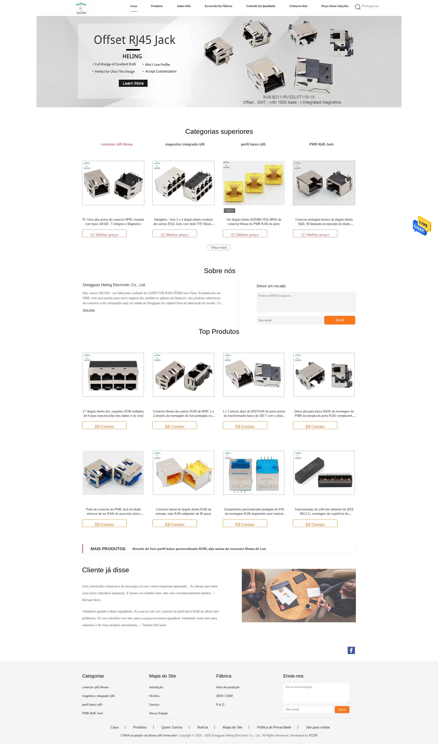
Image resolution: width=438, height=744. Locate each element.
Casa (133, 6)
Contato (107, 427)
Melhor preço (107, 235)
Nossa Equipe (158, 713)
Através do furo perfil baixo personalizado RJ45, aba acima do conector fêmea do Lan (199, 549)
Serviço (154, 704)
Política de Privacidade (274, 727)
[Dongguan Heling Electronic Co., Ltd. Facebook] (351, 650)
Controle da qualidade (260, 6)
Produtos (157, 6)
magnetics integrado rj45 (98, 696)
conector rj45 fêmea (95, 687)
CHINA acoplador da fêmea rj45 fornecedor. (150, 735)
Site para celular (318, 727)
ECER (313, 735)
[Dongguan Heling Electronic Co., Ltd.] (81, 8)
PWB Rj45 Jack (92, 713)
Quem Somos (172, 727)
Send (339, 320)
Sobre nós (184, 6)
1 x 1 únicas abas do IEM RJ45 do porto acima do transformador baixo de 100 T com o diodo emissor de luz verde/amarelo (254, 416)
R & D (220, 704)
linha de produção (228, 687)
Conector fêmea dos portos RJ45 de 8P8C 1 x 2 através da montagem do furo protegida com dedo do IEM (183, 416)
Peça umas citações (335, 6)
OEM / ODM (224, 696)
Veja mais (219, 247)
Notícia (202, 727)
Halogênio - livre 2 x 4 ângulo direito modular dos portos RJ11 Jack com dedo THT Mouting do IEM (183, 224)
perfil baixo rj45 (92, 704)
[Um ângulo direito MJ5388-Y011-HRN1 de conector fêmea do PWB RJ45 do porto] (254, 183)
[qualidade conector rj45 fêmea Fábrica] (219, 61)
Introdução (156, 687)
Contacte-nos (298, 6)
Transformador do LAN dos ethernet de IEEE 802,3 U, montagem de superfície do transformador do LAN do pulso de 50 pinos (324, 514)
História (154, 696)
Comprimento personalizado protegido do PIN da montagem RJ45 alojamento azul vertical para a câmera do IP (254, 514)
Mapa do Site (232, 727)
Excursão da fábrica (218, 6)
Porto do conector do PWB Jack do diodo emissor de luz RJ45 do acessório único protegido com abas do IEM (113, 514)
